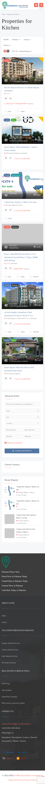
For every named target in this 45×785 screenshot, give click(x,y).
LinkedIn (22, 752)
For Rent (7, 60)
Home (3, 14)
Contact (4, 622)
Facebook (9, 752)
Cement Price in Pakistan (12, 585)
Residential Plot (16, 175)
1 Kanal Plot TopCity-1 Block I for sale (20, 202)
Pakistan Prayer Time (11, 572)
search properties (23, 451)
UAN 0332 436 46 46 (11, 728)
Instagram (7, 758)
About (4, 616)
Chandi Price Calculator (9, 697)
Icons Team (13, 79)
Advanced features (14, 443)
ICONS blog (6, 684)
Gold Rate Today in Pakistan (14, 590)
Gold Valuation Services (9, 656)
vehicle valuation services (10, 650)
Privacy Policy (30, 780)
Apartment (15, 60)
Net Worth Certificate (9, 663)
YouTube (21, 758)
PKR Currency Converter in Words (13, 703)
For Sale (7, 120)
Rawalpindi (16, 737)
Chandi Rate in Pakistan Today (15, 581)
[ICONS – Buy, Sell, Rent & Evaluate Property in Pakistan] (15, 5)
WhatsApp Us (8, 733)
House (13, 120)
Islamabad (6, 737)
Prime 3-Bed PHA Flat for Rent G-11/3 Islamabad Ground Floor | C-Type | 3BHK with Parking (21, 257)
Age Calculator (7, 690)
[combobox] (16, 39)
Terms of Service (15, 780)
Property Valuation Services (11, 643)
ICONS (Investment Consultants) (28, 775)
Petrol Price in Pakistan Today (14, 576)
